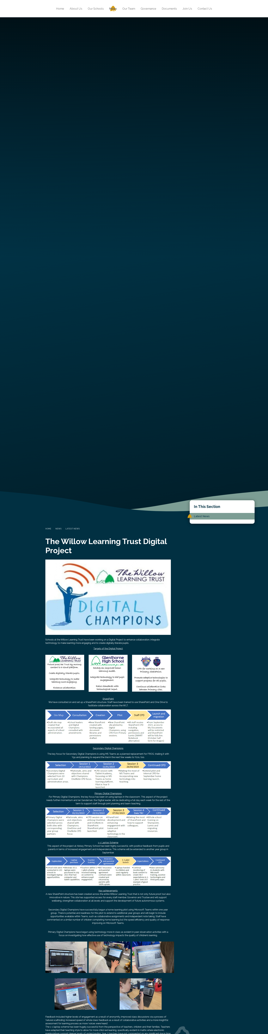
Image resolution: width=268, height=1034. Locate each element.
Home (48, 529)
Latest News (72, 529)
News (58, 529)
